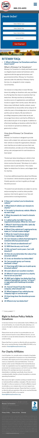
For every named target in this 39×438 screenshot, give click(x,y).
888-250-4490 (20, 8)
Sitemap (23, 412)
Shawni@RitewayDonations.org (16, 346)
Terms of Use (16, 412)
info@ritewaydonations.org (12, 433)
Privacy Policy (6, 412)
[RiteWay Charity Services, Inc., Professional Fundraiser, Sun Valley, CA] (34, 406)
